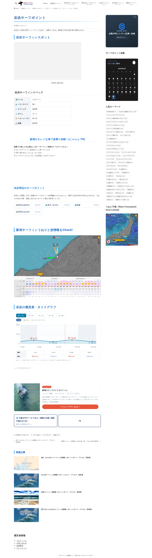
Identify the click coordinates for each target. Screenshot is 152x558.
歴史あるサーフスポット (116, 189)
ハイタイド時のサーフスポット (118, 142)
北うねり (121, 176)
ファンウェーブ (113, 152)
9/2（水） (42, 315)
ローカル (111, 166)
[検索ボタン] (16, 3)
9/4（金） (62, 315)
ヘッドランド (47, 435)
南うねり (124, 179)
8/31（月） (21, 315)
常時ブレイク (122, 182)
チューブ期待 (113, 135)
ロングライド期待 (125, 162)
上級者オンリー (113, 172)
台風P (111, 182)
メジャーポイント (129, 152)
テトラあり (37, 435)
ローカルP (123, 166)
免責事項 (19, 545)
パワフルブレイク (114, 145)
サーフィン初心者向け (115, 128)
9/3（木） (52, 315)
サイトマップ (21, 548)
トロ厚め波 (112, 138)
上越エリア (56, 435)
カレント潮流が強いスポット (117, 118)
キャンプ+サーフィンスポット (118, 121)
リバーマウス (129, 155)
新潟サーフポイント (21, 25)
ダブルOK (131, 132)
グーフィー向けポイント (116, 125)
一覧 (79, 421)
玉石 (110, 193)
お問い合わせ (21, 543)
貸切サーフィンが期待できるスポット (120, 196)
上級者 (123, 169)
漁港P (131, 189)
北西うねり (112, 179)
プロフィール (21, 540)
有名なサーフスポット (126, 186)
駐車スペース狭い (122, 199)
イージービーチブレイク (116, 115)
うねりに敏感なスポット (128, 111)
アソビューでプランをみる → (70, 407)
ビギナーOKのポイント (116, 149)
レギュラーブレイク (125, 159)
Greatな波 (112, 111)
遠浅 (110, 199)
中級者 (126, 172)
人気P (111, 176)
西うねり (120, 193)
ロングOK (112, 162)
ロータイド (112, 169)
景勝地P (111, 186)
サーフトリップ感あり (115, 132)
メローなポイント (114, 155)
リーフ (111, 159)
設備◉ (130, 193)
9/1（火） (32, 315)
